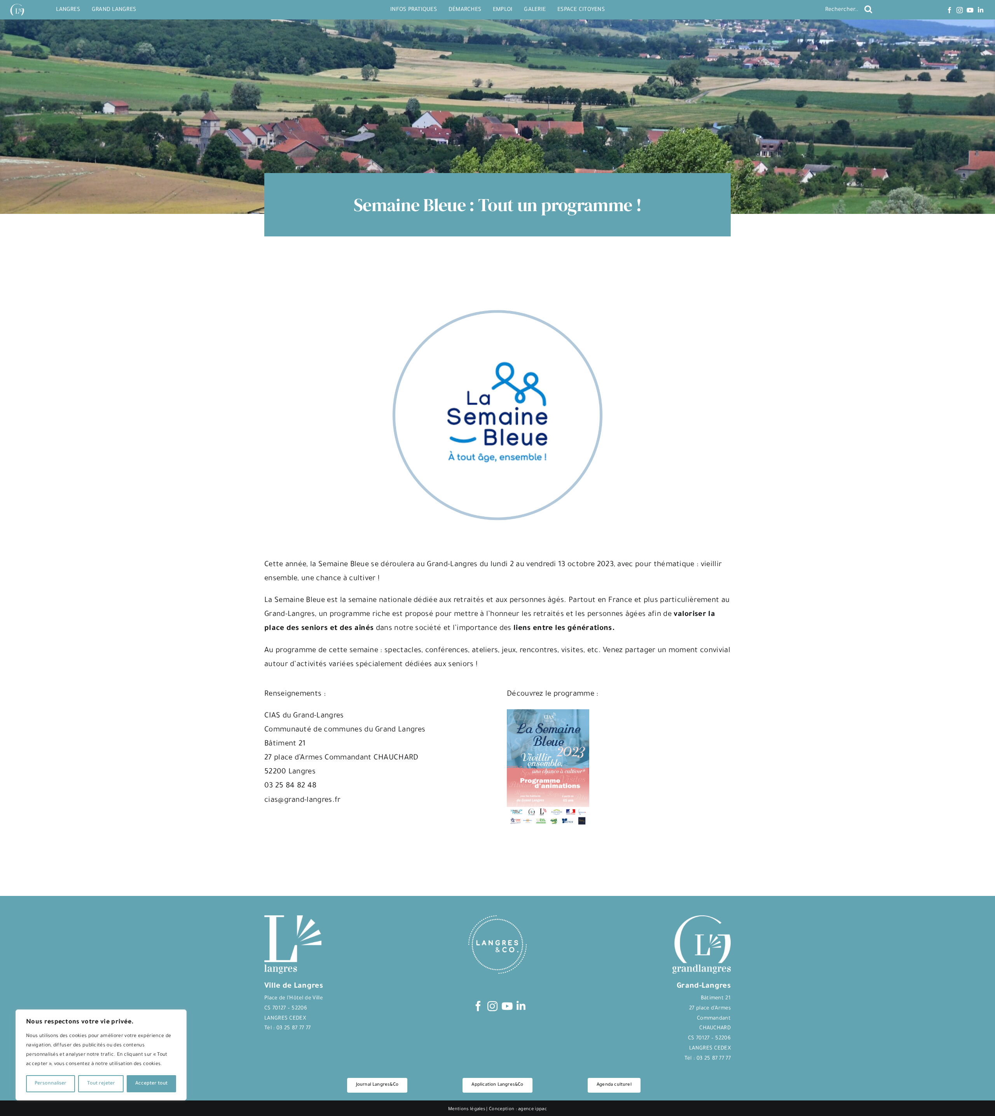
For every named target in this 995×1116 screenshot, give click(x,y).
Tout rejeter (101, 1083)
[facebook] (949, 10)
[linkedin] (980, 10)
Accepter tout (151, 1083)
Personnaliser (50, 1083)
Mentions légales (466, 1109)
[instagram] (960, 10)
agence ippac (532, 1109)
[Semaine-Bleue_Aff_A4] (548, 713)
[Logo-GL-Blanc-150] (17, 4)
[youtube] (970, 10)
